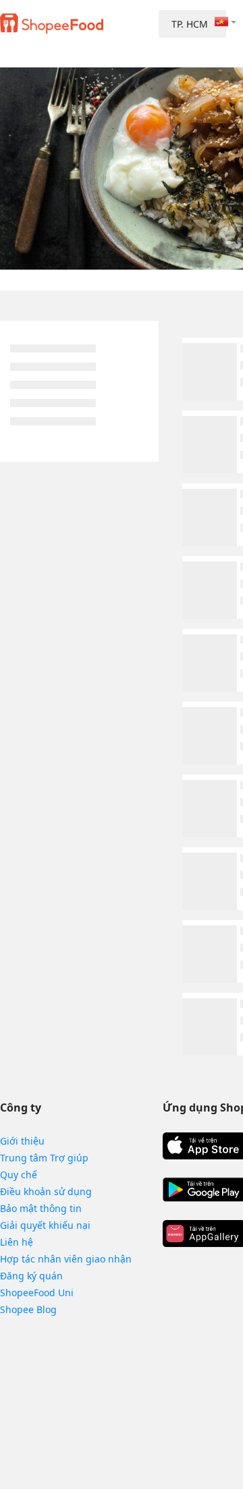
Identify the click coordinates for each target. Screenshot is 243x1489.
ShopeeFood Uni (37, 1292)
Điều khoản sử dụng (46, 1191)
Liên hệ (16, 1242)
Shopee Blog (28, 1309)
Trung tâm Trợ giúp (44, 1157)
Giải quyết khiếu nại (45, 1225)
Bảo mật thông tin (41, 1208)
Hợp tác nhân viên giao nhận (66, 1258)
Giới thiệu (22, 1140)
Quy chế (18, 1174)
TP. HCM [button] (189, 24)
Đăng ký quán (31, 1275)
